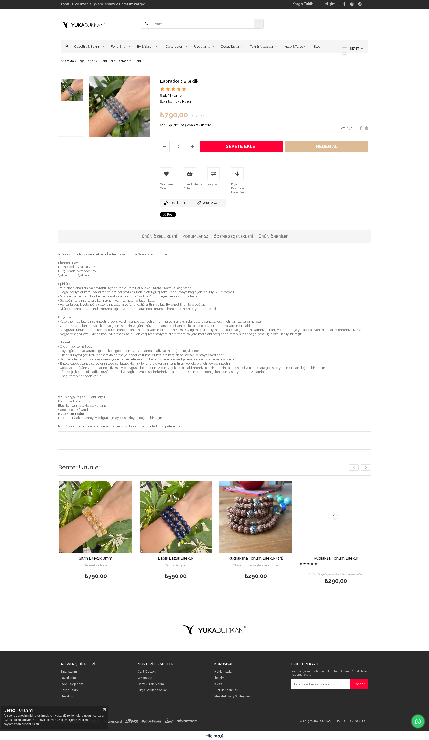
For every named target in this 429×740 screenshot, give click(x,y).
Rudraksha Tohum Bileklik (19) (195, 558)
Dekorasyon (174, 46)
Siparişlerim (69, 671)
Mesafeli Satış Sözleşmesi (232, 696)
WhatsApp (145, 678)
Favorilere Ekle (115, 530)
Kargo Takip (69, 690)
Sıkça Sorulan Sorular (152, 690)
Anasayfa (67, 46)
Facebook (361, 128)
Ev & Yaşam (146, 46)
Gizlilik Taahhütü (226, 690)
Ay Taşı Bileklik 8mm (355, 558)
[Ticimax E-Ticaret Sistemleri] (214, 736)
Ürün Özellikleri (159, 236)
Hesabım (67, 696)
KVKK (218, 684)
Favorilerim (68, 678)
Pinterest (366, 128)
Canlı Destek (147, 671)
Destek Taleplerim (151, 684)
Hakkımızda (223, 671)
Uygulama (202, 46)
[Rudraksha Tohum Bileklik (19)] (195, 517)
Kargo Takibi (303, 4)
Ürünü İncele (133, 530)
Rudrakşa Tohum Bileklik (275, 558)
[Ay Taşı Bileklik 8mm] (355, 517)
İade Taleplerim (72, 684)
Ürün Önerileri (274, 236)
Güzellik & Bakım (87, 46)
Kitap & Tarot (293, 46)
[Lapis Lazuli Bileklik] (115, 517)
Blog (317, 46)
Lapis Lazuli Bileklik (115, 558)
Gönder (359, 684)
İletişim (329, 4)
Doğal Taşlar (230, 46)
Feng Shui (118, 46)
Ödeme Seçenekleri (233, 236)
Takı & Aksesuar (261, 46)
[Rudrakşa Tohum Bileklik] (275, 517)
